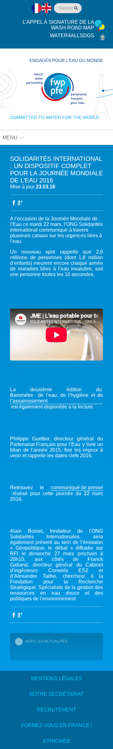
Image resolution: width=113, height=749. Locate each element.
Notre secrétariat (56, 694)
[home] (56, 89)
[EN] (46, 8)
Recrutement (56, 709)
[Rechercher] (75, 8)
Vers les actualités (46, 641)
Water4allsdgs (72, 35)
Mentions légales (56, 678)
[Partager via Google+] (20, 202)
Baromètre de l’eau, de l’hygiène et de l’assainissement (56, 397)
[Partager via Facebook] (13, 202)
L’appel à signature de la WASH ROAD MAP (58, 24)
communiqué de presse (77, 487)
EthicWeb (56, 741)
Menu (10, 137)
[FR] (36, 8)
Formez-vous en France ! (56, 725)
